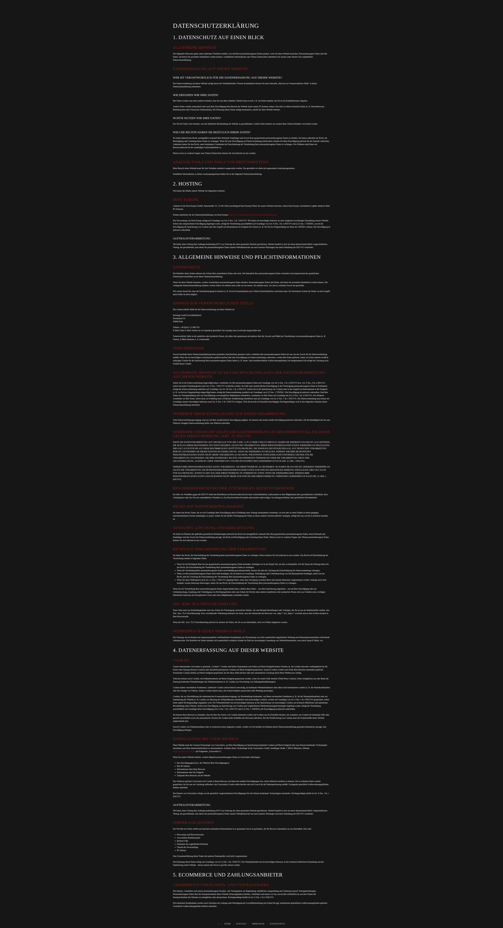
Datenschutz (277, 924)
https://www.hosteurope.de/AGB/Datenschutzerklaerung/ (252, 215)
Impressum (258, 924)
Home (227, 924)
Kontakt (241, 924)
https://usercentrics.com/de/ (184, 751)
